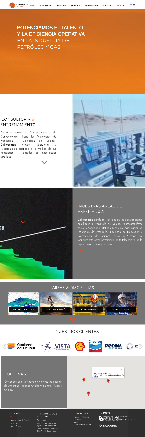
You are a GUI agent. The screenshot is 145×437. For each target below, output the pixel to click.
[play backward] (4, 346)
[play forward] (140, 346)
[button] (45, 5)
